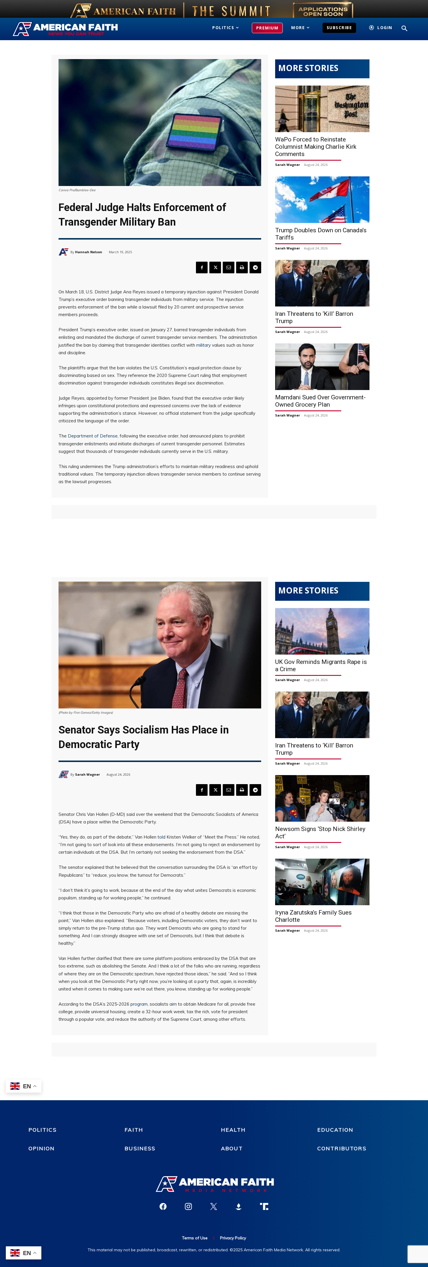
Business (140, 1148)
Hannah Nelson (88, 252)
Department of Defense (93, 436)
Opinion (42, 1148)
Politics (43, 1129)
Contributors (342, 1148)
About (232, 1148)
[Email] (228, 267)
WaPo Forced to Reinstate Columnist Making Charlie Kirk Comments (315, 146)
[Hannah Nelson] (64, 252)
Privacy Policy (233, 1238)
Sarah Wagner (287, 164)
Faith (134, 1129)
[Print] (242, 267)
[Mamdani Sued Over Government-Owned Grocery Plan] (322, 366)
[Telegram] (255, 267)
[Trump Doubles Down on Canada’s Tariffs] (322, 199)
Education (335, 1129)
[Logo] (73, 29)
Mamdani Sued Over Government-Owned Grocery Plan (320, 401)
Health (233, 1129)
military (203, 345)
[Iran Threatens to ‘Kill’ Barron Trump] (322, 283)
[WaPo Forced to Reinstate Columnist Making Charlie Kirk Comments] (322, 109)
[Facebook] (202, 267)
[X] (215, 267)
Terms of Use (195, 1238)
